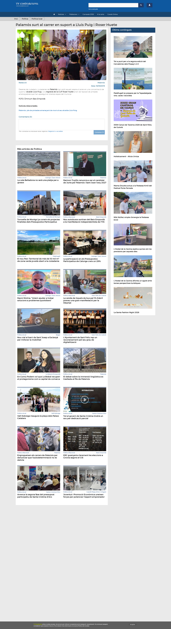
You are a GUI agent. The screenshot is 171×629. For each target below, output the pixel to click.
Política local (37, 19)
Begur (58, 335)
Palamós (101, 83)
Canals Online (112, 14)
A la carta (100, 14)
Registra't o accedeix (55, 131)
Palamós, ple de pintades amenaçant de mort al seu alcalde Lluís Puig (48, 110)
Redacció (23, 83)
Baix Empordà (101, 217)
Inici (16, 19)
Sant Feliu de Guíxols (99, 295)
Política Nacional (69, 217)
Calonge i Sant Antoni (52, 178)
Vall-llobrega (55, 413)
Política (25, 19)
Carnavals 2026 (88, 14)
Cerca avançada (93, 9)
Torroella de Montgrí (53, 217)
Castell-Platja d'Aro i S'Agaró (96, 492)
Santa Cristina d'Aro (99, 413)
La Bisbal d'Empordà (53, 374)
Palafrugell (56, 256)
